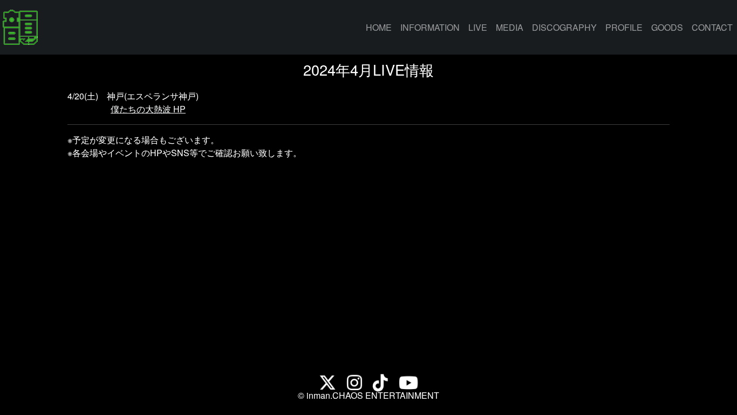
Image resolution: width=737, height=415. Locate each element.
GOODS (667, 27)
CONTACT (712, 27)
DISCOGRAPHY (564, 27)
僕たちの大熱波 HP (148, 109)
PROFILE (624, 27)
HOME (381, 27)
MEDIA (509, 27)
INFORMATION (430, 27)
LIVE (477, 27)
